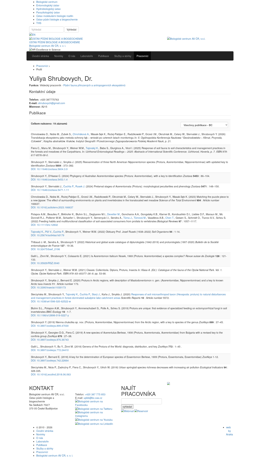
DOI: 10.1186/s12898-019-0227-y (50, 315)
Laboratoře (42, 441)
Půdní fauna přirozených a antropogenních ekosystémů (94, 85)
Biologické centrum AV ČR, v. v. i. (47, 45)
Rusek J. (80, 186)
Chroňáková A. (81, 134)
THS (38, 23)
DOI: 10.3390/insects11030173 (48, 287)
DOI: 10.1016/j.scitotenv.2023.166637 (52, 207)
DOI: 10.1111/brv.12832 (44, 225)
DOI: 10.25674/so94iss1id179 (47, 235)
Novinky (40, 434)
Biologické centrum (46, 2)
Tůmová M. (140, 217)
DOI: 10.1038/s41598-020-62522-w (51, 301)
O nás (39, 438)
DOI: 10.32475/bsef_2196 (45, 249)
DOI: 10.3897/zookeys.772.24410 (50, 350)
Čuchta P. (68, 186)
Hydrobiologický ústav (48, 9)
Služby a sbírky (44, 448)
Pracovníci (42, 66)
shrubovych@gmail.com (51, 103)
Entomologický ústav (47, 5)
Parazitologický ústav (48, 12)
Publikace (41, 445)
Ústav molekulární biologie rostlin (54, 16)
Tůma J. (127, 217)
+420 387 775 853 (95, 394)
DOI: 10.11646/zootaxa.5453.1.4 (49, 179)
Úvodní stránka (44, 431)
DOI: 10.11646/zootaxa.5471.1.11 (50, 190)
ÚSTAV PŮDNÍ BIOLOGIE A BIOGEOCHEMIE (54, 42)
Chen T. (169, 217)
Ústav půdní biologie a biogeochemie (57, 19)
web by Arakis (229, 430)
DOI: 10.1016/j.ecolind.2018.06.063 (51, 374)
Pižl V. (48, 231)
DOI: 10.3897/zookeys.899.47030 (50, 325)
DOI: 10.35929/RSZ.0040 (45, 263)
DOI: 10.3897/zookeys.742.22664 (50, 360)
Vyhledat (71, 29)
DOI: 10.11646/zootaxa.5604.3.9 (49, 169)
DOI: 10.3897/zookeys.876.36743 (50, 339)
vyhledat (127, 406)
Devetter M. (113, 214)
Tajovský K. (92, 148)
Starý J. (96, 294)
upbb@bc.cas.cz (93, 398)
